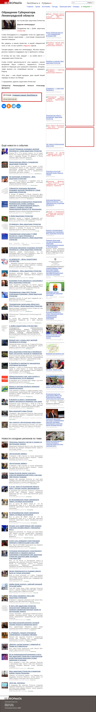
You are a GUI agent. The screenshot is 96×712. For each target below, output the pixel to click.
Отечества (21, 31)
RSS (19, 708)
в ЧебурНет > (86, 7)
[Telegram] (13, 106)
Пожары (76, 7)
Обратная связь (9, 704)
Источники (46, 7)
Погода (55, 7)
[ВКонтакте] (4, 106)
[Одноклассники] (8, 106)
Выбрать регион (9, 705)
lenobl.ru (7, 30)
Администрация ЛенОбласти (24, 95)
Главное (30, 7)
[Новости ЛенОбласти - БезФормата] (11, 2)
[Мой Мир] (18, 106)
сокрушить (27, 46)
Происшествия (65, 7)
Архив (37, 7)
